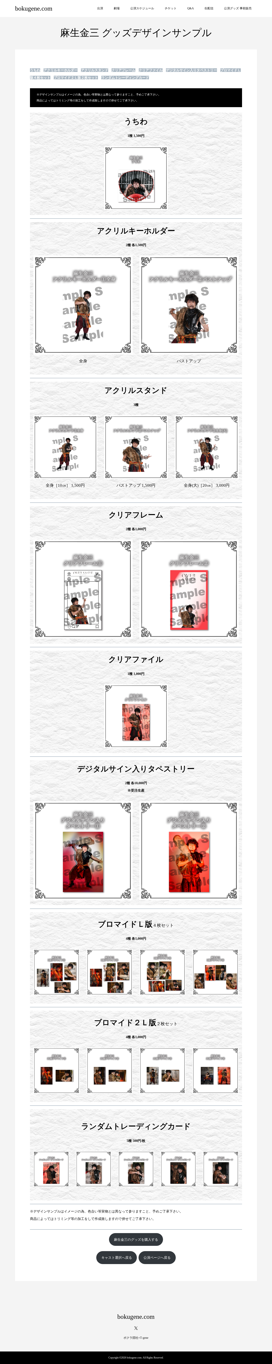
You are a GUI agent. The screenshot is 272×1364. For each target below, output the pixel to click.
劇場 (117, 8)
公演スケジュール (142, 8)
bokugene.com (33, 8)
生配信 (208, 8)
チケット (171, 8)
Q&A (190, 8)
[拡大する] (162, 152)
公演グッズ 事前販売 (238, 8)
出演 (100, 8)
